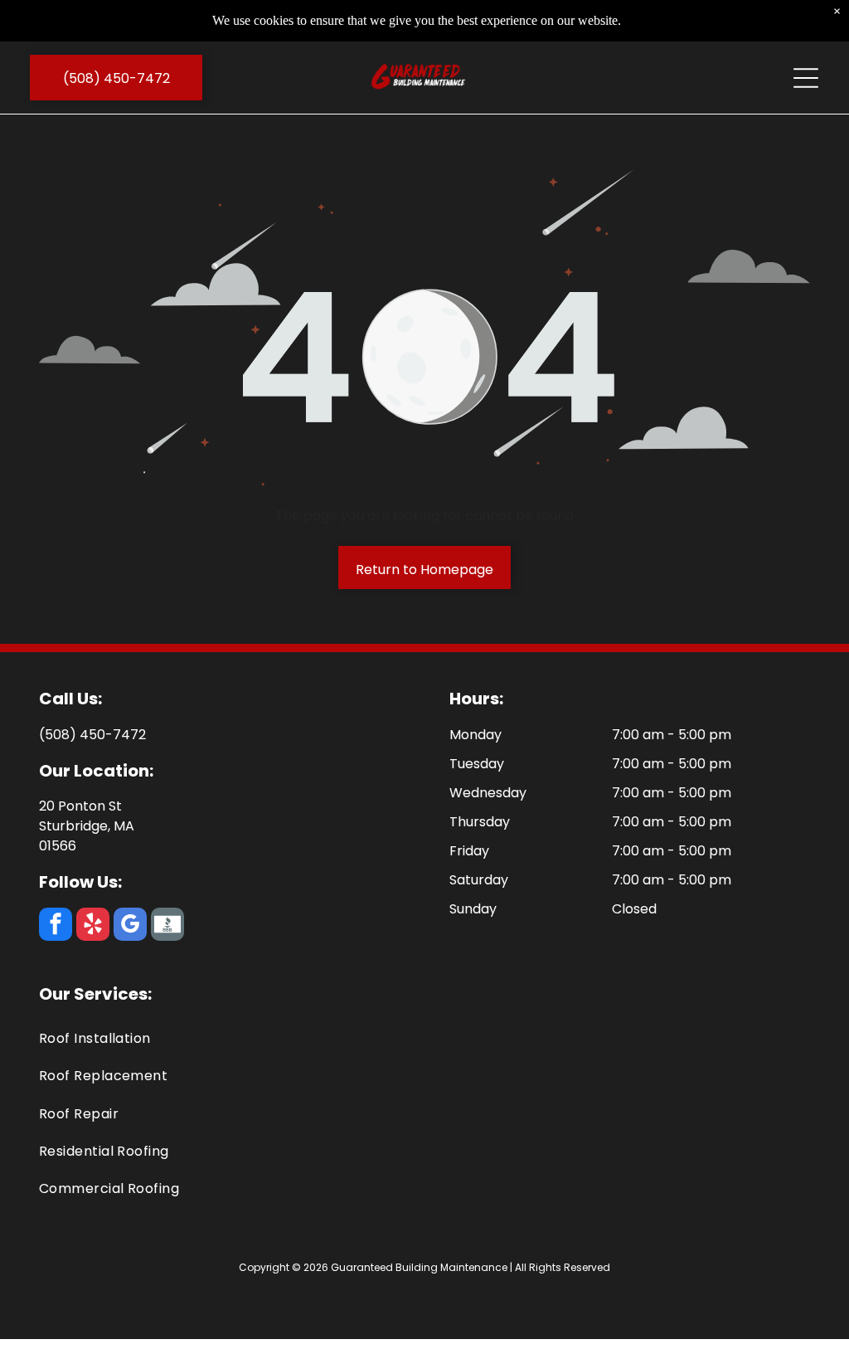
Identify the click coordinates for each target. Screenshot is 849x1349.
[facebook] (55, 926)
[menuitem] (425, 1038)
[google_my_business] (130, 926)
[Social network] (167, 926)
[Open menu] (805, 78)
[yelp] (92, 926)
